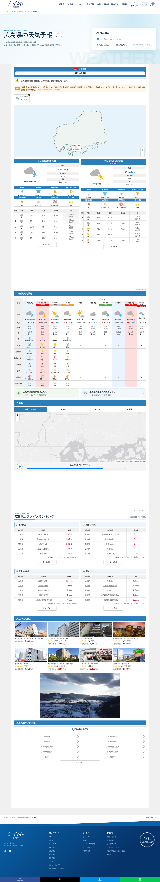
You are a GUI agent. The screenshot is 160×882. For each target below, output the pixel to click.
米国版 (109, 854)
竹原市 (113, 757)
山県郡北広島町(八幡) (43, 600)
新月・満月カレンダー (56, 868)
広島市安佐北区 (113, 747)
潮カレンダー (53, 844)
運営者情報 (110, 840)
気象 (13, 11)
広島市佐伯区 (112, 752)
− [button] (143, 153)
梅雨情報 (52, 854)
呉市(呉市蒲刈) (110, 539)
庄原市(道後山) (43, 590)
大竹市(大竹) (43, 544)
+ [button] (143, 150)
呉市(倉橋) (110, 544)
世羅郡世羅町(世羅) (110, 600)
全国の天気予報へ (121, 45)
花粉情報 (52, 858)
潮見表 (51, 840)
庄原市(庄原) (43, 595)
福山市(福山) (43, 534)
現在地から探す (102, 45)
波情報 (85, 840)
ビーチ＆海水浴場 (89, 844)
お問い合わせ (111, 837)
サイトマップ (111, 844)
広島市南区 (47, 741)
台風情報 (52, 851)
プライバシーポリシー (114, 847)
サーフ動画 (86, 847)
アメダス (52, 861)
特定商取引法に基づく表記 (116, 851)
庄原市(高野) (43, 581)
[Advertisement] (80, 270)
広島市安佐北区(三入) (110, 534)
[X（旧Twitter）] (5, 851)
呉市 (47, 757)
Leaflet (118, 461)
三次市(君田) (43, 586)
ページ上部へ (151, 818)
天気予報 (52, 847)
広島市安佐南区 (47, 747)
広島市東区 (113, 736)
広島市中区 (47, 736)
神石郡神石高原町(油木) (110, 595)
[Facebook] (10, 851)
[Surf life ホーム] (16, 4)
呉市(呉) (43, 554)
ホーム (6, 11)
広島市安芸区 (47, 752)
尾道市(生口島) (43, 549)
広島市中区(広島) (43, 539)
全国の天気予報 (24, 11)
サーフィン (86, 837)
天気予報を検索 (102, 33)
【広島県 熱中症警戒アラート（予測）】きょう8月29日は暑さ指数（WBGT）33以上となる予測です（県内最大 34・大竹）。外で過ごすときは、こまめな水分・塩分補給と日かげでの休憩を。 (80, 88)
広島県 (20, 534)
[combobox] (123, 39)
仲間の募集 (86, 851)
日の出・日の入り (55, 865)
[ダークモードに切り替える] (144, 4)
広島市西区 (113, 741)
